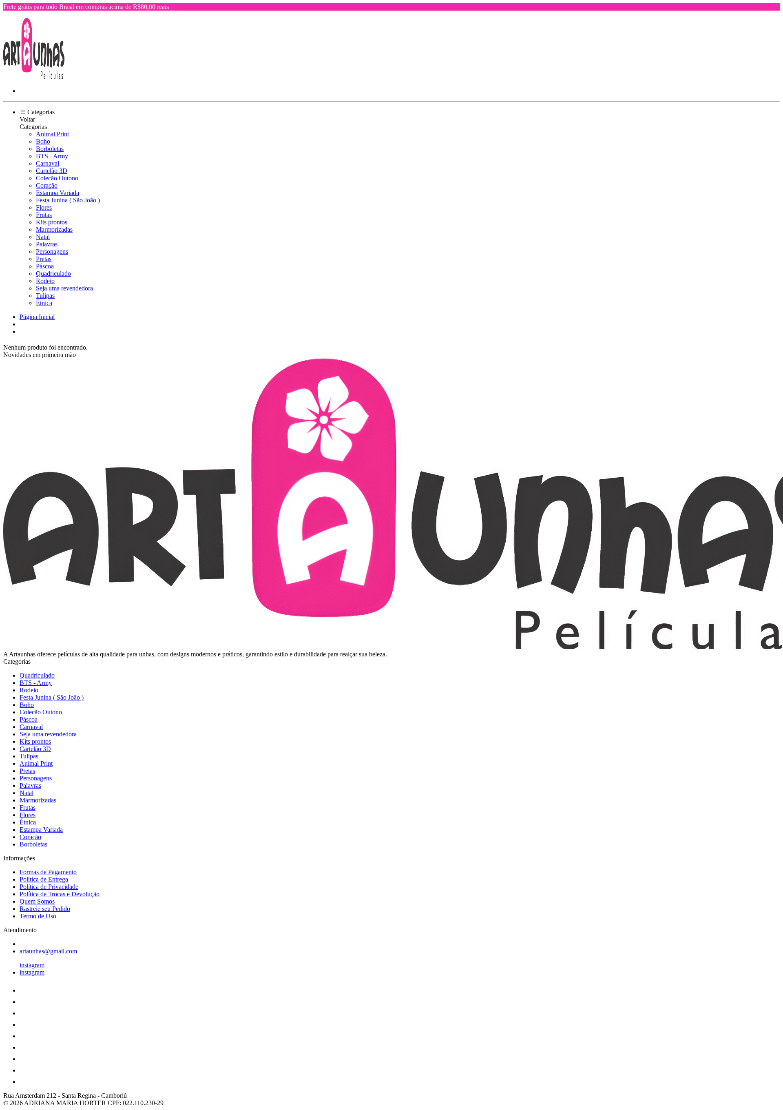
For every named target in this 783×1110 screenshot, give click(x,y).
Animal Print (52, 134)
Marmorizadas (54, 229)
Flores (44, 207)
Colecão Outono (57, 178)
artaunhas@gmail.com (48, 951)
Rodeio (45, 280)
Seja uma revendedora (64, 288)
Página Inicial (37, 316)
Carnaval (47, 163)
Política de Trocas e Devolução (60, 894)
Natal (43, 236)
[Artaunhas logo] (33, 76)
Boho (43, 141)
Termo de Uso (38, 916)
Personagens (52, 251)
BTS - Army (52, 156)
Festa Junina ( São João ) (68, 200)
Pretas (43, 258)
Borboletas (50, 148)
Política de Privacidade (49, 886)
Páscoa (45, 266)
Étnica (44, 302)
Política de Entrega (44, 879)
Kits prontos (51, 222)
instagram (32, 965)
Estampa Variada (57, 192)
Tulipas (45, 295)
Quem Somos (37, 901)
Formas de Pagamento (48, 872)
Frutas (44, 214)
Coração (47, 185)
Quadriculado (53, 273)
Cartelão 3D (51, 170)
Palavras (47, 244)
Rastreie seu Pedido (45, 908)
